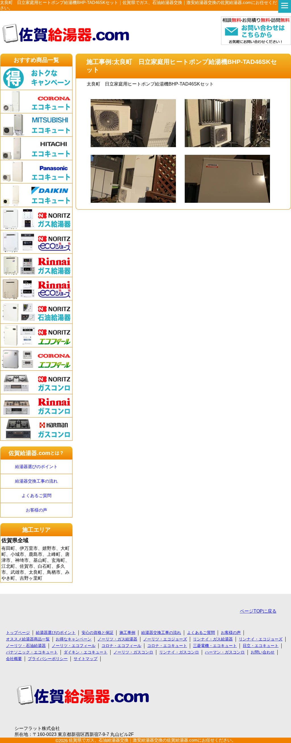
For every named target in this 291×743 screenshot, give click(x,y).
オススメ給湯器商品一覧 (28, 639)
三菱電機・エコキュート (215, 645)
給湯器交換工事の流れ (36, 481)
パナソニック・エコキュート (32, 652)
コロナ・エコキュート (167, 645)
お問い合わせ (263, 652)
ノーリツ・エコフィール (73, 645)
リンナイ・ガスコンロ (179, 652)
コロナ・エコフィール (121, 645)
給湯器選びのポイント (36, 466)
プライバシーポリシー (48, 658)
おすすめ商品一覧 (36, 60)
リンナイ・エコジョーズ (260, 639)
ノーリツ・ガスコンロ (133, 652)
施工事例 (127, 632)
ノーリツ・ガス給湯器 (117, 639)
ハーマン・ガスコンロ (225, 652)
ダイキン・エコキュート (85, 652)
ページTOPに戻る (258, 611)
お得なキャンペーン (74, 639)
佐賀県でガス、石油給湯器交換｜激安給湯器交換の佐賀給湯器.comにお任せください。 (152, 740)
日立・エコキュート (260, 645)
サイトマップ (85, 658)
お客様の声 (36, 510)
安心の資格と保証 (97, 632)
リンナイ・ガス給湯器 (213, 639)
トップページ (18, 632)
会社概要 (14, 658)
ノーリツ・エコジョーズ (165, 639)
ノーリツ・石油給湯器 (26, 645)
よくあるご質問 (36, 495)
